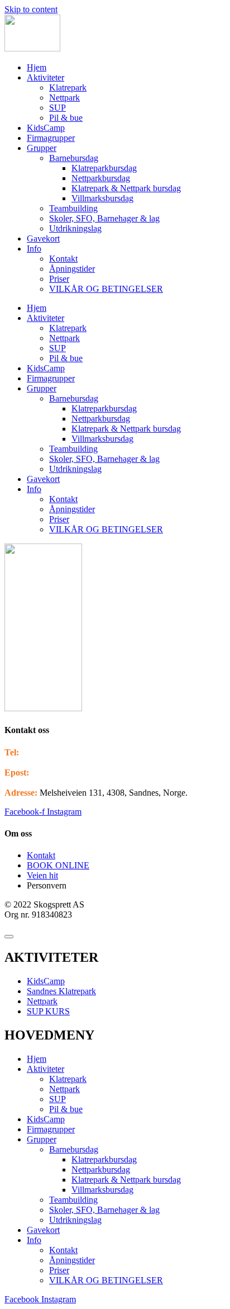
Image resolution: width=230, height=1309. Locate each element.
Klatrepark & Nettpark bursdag (126, 188)
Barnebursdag (73, 158)
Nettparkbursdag (100, 178)
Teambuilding (73, 208)
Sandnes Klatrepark (61, 991)
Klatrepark (68, 87)
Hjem (36, 67)
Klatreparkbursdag (104, 168)
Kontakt (63, 258)
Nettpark (64, 97)
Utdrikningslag (75, 228)
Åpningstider (72, 268)
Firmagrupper (51, 138)
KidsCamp (46, 128)
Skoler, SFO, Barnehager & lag (104, 218)
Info (34, 248)
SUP (57, 107)
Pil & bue (66, 117)
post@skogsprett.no (66, 772)
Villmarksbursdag (102, 198)
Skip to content (31, 9)
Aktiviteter (45, 77)
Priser (59, 278)
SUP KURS (48, 1011)
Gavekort (43, 238)
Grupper (41, 148)
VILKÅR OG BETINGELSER (106, 289)
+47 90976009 (47, 752)
